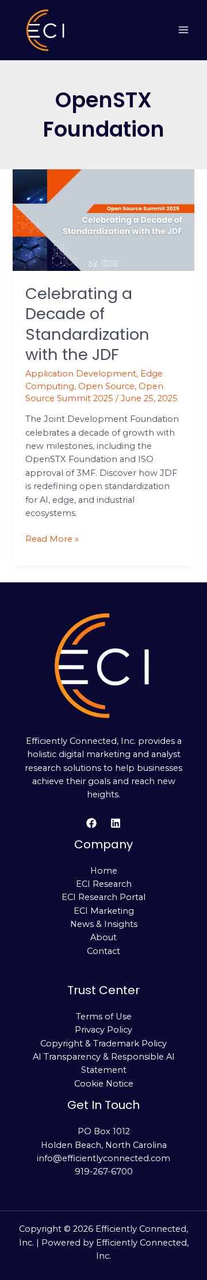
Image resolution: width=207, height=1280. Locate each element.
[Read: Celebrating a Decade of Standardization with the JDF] (103, 219)
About (103, 937)
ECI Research (104, 884)
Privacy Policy (103, 1030)
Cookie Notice (103, 1084)
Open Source (106, 386)
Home (103, 871)
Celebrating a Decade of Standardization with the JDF (87, 324)
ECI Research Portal (103, 897)
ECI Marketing (104, 911)
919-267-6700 (104, 1171)
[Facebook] (91, 823)
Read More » (52, 538)
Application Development (80, 374)
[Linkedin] (115, 823)
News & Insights (103, 924)
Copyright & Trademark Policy (103, 1043)
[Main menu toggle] (183, 30)
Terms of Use (104, 1016)
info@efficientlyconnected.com (103, 1158)
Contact (103, 951)
